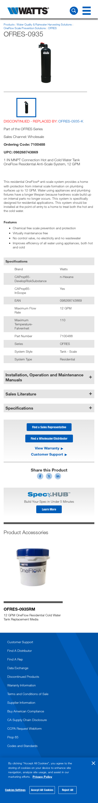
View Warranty (47, 448)
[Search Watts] (74, 11)
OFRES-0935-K (70, 121)
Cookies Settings (15, 790)
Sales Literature (20, 393)
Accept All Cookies (42, 790)
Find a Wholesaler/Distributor (49, 438)
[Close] (93, 763)
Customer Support (47, 454)
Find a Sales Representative (49, 427)
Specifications (19, 407)
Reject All (67, 790)
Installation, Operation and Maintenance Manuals (44, 377)
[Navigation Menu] (87, 11)
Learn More (49, 509)
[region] (49, 780)
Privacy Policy (42, 776)
